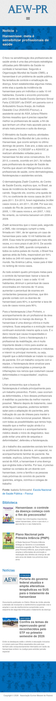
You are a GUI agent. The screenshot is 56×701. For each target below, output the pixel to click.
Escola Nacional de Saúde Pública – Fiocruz (26, 491)
